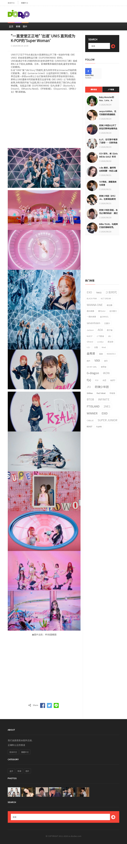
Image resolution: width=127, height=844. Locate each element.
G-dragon (93, 373)
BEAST (89, 426)
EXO (89, 292)
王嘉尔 (107, 323)
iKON (106, 373)
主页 (11, 26)
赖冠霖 (109, 305)
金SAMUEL (104, 316)
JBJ (109, 336)
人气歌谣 (100, 336)
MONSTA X (111, 353)
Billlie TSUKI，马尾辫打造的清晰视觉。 (108, 226)
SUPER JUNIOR (107, 420)
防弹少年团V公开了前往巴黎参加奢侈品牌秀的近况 (108, 128)
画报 (101, 353)
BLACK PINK (92, 298)
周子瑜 (109, 330)
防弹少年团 (102, 387)
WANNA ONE (95, 305)
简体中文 (11, 3)
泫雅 (96, 347)
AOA (100, 330)
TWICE (99, 292)
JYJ (89, 387)
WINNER (92, 413)
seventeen (93, 323)
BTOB (90, 399)
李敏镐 (112, 393)
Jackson (90, 330)
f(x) (89, 380)
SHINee (90, 393)
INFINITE (103, 399)
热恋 (104, 380)
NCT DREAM (106, 298)
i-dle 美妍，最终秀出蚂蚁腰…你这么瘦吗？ (108, 170)
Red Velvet (101, 393)
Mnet (104, 347)
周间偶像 (90, 311)
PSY (97, 380)
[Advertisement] (83, 13)
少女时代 (111, 292)
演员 (106, 360)
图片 (25, 26)
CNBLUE (90, 420)
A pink (99, 426)
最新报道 (94, 89)
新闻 (18, 26)
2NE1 (107, 406)
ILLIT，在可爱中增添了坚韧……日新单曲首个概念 (108, 142)
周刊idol (101, 311)
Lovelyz (100, 341)
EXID (105, 413)
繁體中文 (24, 3)
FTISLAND (93, 406)
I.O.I (88, 347)
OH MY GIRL (92, 366)
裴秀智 (103, 366)
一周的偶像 (91, 316)
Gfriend (90, 341)
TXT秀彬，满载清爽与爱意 (107, 183)
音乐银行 (113, 311)
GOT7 (112, 380)
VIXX (97, 360)
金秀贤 (91, 353)
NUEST (89, 336)
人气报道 (111, 89)
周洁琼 (110, 341)
